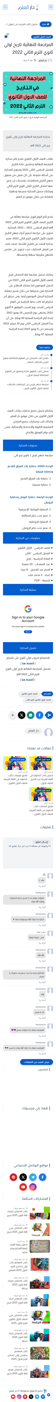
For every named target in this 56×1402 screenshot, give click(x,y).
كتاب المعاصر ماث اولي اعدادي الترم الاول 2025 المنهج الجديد (18, 1266)
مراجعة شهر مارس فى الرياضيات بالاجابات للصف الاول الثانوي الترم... (28, 386)
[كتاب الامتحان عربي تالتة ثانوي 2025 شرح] (40, 1229)
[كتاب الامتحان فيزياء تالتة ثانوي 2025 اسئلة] (40, 1282)
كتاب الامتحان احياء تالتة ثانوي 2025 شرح (17, 1300)
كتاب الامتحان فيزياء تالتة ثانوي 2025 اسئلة (17, 1284)
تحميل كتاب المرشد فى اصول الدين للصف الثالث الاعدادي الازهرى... (20, 24)
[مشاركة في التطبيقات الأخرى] (12, 715)
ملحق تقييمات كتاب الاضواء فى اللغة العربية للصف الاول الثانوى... (15, 779)
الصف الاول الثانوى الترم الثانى (38, 700)
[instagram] (33, 1187)
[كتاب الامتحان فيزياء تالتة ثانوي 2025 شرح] (40, 1371)
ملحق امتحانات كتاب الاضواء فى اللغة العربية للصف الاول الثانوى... (41, 810)
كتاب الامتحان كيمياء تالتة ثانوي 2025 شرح (17, 1213)
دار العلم (13, 1390)
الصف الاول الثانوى (42, 37)
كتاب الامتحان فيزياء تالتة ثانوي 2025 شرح (17, 1371)
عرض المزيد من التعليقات (36, 1062)
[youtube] (23, 1187)
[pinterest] (13, 1177)
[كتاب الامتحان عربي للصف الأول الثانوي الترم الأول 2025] (40, 1317)
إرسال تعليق (41, 842)
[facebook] (42, 1177)
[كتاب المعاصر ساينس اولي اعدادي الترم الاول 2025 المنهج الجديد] (40, 1353)
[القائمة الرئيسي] (51, 7)
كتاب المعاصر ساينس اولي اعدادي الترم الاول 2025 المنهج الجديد (17, 1355)
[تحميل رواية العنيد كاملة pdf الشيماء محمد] (40, 1246)
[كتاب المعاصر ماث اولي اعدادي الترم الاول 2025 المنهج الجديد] (40, 1264)
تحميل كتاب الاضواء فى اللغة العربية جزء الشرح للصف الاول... (41, 779)
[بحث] (5, 7)
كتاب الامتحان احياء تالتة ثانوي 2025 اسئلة (18, 1337)
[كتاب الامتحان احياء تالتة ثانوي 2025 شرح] (40, 1300)
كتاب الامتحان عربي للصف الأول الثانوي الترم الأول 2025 (18, 1319)
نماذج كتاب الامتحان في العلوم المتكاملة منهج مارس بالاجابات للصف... (26, 360)
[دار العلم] (28, 7)
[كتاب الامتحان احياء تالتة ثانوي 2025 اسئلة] (40, 1335)
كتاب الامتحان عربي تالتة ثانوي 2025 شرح (17, 1230)
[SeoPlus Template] (45, 1391)
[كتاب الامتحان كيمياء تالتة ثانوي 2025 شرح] (40, 1213)
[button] (39, 715)
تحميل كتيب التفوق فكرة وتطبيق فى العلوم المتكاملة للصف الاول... (27, 373)
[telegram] (33, 1177)
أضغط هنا (28, 663)
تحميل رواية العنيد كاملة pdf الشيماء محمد (18, 1248)
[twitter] (23, 1177)
